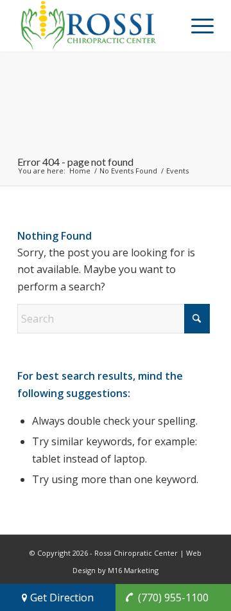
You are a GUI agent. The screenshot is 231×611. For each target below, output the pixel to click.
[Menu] (196, 25)
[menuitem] (196, 25)
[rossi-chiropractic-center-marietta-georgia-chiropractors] (96, 25)
